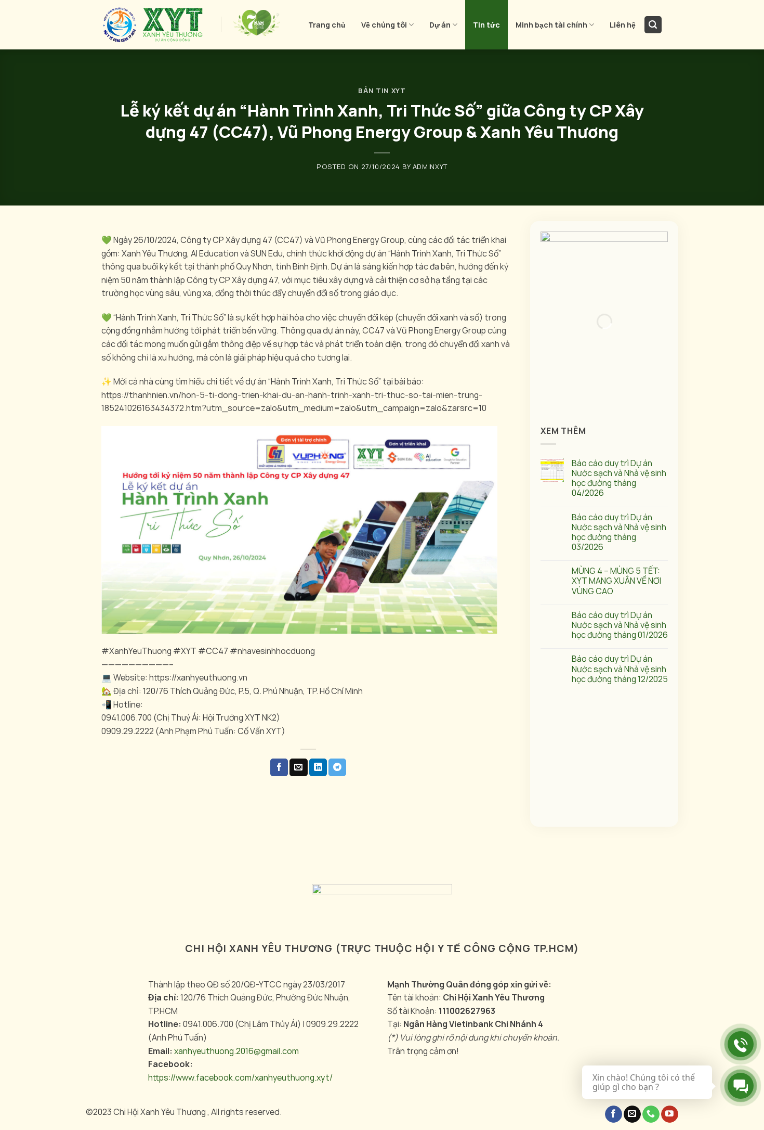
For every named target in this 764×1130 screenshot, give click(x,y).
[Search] (653, 24)
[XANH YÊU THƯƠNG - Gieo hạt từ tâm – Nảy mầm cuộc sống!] (153, 25)
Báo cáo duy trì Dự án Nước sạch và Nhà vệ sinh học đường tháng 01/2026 (620, 625)
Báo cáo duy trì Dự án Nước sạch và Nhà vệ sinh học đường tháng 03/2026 (619, 532)
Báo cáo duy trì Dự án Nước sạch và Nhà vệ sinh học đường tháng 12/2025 (620, 669)
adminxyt (430, 166)
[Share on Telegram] (337, 767)
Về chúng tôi (384, 25)
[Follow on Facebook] (613, 1114)
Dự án (440, 25)
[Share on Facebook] (279, 767)
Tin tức (486, 25)
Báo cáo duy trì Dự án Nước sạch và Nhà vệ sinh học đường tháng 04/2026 (619, 478)
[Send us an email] (632, 1114)
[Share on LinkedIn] (318, 767)
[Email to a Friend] (298, 767)
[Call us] (651, 1114)
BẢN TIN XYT (381, 90)
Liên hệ (623, 25)
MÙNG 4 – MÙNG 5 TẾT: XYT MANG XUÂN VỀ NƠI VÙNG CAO (616, 582)
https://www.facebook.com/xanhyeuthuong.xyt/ (240, 1077)
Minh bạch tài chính (551, 25)
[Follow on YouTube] (669, 1114)
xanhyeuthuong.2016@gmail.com (236, 1051)
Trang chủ (327, 25)
